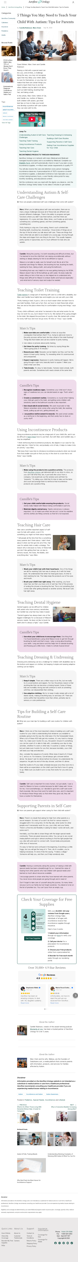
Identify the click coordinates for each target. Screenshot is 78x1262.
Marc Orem (37, 28)
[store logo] (39, 1)
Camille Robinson (25, 28)
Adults (4, 35)
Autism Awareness (52, 1094)
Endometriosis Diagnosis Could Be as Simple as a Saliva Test (8, 90)
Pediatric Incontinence (8, 116)
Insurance (5, 27)
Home (3, 7)
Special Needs (38, 1100)
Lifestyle (62, 1100)
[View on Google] (23, 989)
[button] (18, 995)
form (59, 935)
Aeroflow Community (8, 18)
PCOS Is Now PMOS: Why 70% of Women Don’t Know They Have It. (8, 65)
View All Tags (6, 122)
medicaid (5, 113)
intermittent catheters (8, 119)
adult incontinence (9, 110)
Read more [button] (25, 1003)
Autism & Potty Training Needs (27, 1154)
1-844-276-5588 (66, 1231)
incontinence (8, 106)
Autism (20, 1094)
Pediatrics (28, 1100)
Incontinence (50, 1100)
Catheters (5, 22)
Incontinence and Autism (34, 1094)
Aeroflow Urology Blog (15, 7)
